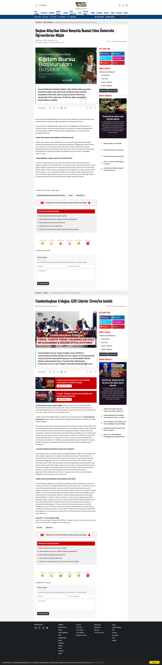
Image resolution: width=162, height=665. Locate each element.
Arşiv (113, 638)
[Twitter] (121, 17)
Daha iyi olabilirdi (106, 82)
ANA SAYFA (39, 22)
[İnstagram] (36, 628)
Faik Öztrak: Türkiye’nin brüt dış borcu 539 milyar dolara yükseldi (59, 229)
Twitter (104, 58)
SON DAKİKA (36, 12)
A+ (91, 108)
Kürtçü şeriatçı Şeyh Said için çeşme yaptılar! (53, 216)
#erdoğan (39, 527)
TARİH (112, 13)
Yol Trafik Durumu (99, 632)
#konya (70, 195)
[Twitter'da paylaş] (53, 107)
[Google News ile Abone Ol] (42, 107)
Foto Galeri (79, 627)
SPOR (80, 13)
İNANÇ (93, 13)
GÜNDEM (51, 13)
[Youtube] (126, 17)
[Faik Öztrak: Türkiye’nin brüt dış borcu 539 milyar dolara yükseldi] (113, 370)
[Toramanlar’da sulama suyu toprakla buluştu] (113, 106)
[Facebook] (119, 17)
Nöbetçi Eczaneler (81, 635)
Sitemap (114, 632)
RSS (116, 63)
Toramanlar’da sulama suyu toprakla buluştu (113, 117)
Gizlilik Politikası (117, 627)
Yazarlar (78, 624)
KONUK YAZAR (58, 12)
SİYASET (106, 13)
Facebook (105, 54)
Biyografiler (97, 627)
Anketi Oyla (103, 90)
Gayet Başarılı (105, 75)
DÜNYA (126, 13)
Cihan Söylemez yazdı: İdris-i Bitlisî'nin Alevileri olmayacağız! (58, 219)
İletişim (114, 640)
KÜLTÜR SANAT (85, 12)
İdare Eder (104, 79)
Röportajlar (97, 624)
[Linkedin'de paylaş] (65, 107)
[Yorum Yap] (87, 107)
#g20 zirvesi (49, 527)
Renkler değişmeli (106, 85)
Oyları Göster (113, 90)
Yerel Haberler (80, 632)
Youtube (105, 63)
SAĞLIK (65, 13)
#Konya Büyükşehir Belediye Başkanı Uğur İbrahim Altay (51, 195)
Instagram (118, 58)
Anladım (154, 662)
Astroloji (96, 630)
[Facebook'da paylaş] (50, 107)
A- (94, 108)
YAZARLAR (44, 13)
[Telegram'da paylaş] (61, 107)
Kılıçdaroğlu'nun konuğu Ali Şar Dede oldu (52, 222)
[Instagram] (124, 17)
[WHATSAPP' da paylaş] (57, 107)
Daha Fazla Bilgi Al (99, 662)
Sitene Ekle (115, 635)
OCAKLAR (119, 13)
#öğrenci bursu (80, 195)
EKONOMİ (99, 13)
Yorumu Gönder (43, 283)
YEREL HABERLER (73, 12)
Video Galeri (79, 630)
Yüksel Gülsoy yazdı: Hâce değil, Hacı (50, 226)
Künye (114, 624)
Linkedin (117, 54)
